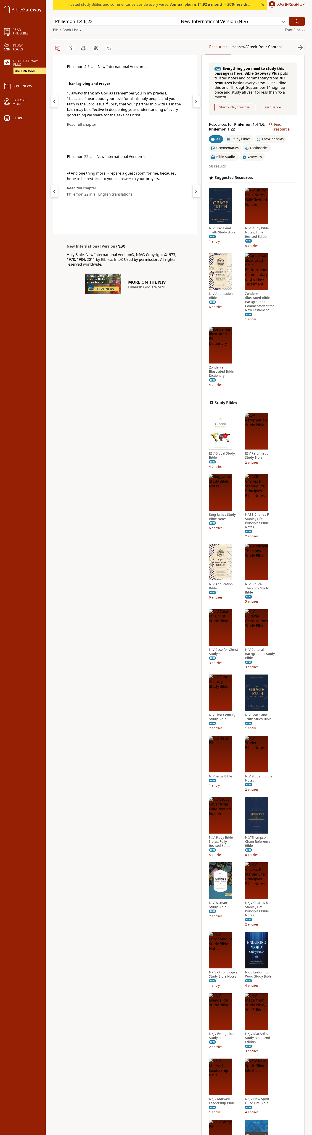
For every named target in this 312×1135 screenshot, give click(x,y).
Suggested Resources (234, 177)
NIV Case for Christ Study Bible (223, 652)
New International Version (91, 246)
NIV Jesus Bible (220, 776)
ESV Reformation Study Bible (257, 455)
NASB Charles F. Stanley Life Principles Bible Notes (257, 521)
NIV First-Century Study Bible (222, 717)
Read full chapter (81, 124)
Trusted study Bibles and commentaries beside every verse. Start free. (184, 4)
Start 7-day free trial (235, 107)
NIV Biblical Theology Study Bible (257, 588)
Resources (218, 46)
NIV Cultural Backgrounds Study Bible (260, 654)
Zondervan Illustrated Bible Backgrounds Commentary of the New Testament (260, 302)
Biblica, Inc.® (112, 259)
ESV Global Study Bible (222, 455)
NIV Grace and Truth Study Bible (222, 230)
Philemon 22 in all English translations (99, 194)
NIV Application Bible (221, 296)
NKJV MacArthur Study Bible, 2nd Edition (257, 1038)
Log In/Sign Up (290, 4)
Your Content (270, 46)
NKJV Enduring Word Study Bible (258, 974)
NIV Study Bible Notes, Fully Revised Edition (257, 232)
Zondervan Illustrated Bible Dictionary (221, 371)
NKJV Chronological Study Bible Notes (223, 974)
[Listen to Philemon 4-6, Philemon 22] (109, 48)
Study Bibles (226, 402)
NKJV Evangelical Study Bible (222, 1036)
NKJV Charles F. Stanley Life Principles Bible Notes (257, 909)
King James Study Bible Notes (222, 517)
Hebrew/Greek (244, 46)
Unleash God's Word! (146, 287)
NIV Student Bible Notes (258, 778)
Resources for (237, 127)
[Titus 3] (54, 101)
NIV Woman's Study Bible (219, 905)
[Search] (297, 21)
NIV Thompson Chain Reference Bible (257, 841)
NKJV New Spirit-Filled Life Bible (257, 1101)
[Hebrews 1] (196, 101)
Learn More (272, 107)
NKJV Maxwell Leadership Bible (222, 1101)
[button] (286, 5)
